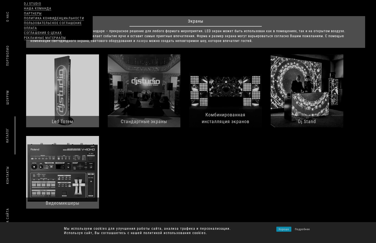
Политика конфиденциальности (54, 18)
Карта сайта (7, 219)
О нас (7, 17)
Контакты (7, 175)
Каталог (7, 135)
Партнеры (33, 13)
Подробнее (302, 229)
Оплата (30, 28)
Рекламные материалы (45, 38)
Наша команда (37, 8)
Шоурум (7, 97)
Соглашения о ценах (43, 33)
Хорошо (284, 229)
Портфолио (7, 55)
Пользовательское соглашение (53, 23)
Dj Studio (32, 4)
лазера (142, 41)
